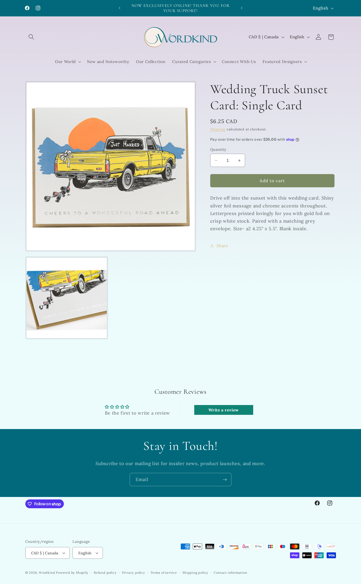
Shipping (217, 129)
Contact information (230, 572)
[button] (31, 37)
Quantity (218, 149)
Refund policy (105, 572)
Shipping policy (195, 572)
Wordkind (47, 572)
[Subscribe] (225, 479)
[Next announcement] (241, 8)
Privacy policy (133, 572)
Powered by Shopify (72, 572)
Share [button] (222, 245)
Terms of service (164, 572)
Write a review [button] (223, 409)
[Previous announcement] (119, 8)
